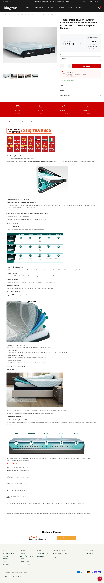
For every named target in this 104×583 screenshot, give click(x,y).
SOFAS (70, 8)
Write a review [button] (66, 538)
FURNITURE (61, 8)
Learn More (9, 196)
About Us (22, 551)
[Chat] (100, 579)
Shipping (62, 85)
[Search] (92, 8)
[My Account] (95, 8)
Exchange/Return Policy (26, 556)
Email (54, 557)
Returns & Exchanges (65, 95)
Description (12, 122)
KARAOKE (26, 8)
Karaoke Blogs (40, 556)
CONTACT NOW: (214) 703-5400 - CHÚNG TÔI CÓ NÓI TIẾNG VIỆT (52, 1)
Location (22, 559)
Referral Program (24, 561)
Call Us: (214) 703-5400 (71, 76)
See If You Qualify (92, 48)
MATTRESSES (50, 8)
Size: (63, 55)
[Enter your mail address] (82, 561)
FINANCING (79, 8)
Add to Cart (86, 66)
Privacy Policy (23, 553)
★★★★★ (64, 31)
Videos (33, 122)
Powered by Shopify (23, 572)
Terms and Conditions (26, 564)
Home (4, 14)
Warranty (62, 90)
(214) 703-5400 (7, 1)
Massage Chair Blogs (42, 553)
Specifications (23, 122)
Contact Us (40, 551)
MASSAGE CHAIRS (38, 8)
